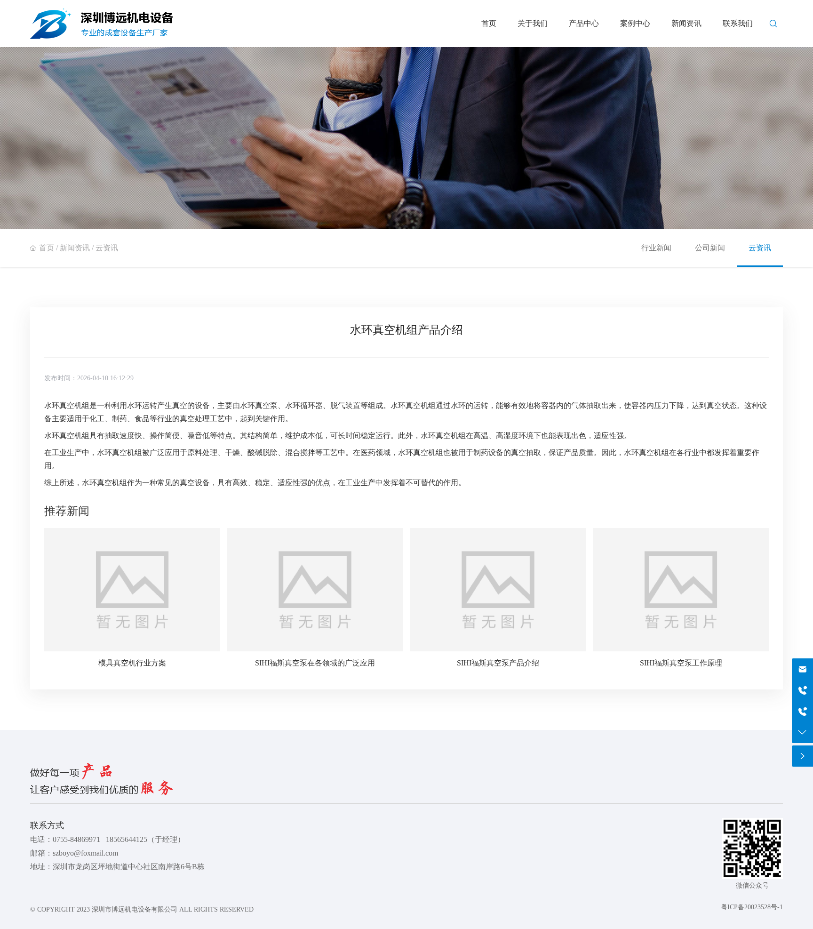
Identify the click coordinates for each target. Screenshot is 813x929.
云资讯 (107, 248)
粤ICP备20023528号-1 (752, 907)
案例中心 (635, 23)
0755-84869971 (76, 839)
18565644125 (126, 839)
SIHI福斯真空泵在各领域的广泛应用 (315, 663)
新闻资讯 (686, 23)
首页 (488, 23)
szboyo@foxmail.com (85, 853)
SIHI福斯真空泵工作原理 (681, 663)
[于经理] (802, 690)
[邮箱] (802, 669)
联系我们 (738, 23)
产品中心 (584, 23)
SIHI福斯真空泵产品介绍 (498, 663)
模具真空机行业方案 (132, 663)
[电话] (802, 711)
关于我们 (533, 23)
